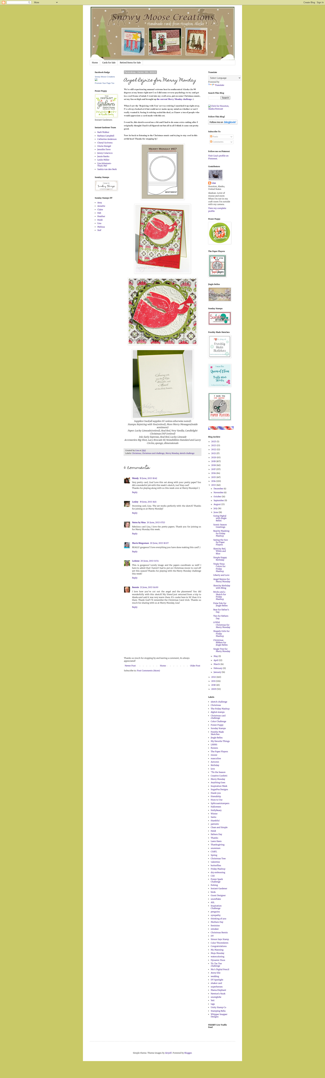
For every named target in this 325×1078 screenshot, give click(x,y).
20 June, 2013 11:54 (149, 561)
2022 (214, 449)
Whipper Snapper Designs (219, 1015)
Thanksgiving (217, 844)
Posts (215, 136)
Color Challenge (218, 721)
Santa (213, 817)
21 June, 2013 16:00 (149, 587)
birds (213, 892)
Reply (134, 492)
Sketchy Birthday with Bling (221, 586)
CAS (213, 875)
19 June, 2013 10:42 (148, 478)
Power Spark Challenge (217, 880)
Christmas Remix (219, 932)
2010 (213, 685)
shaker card (216, 983)
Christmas (136, 453)
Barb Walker (103, 132)
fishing (214, 885)
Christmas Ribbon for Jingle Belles (220, 642)
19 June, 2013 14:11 (148, 501)
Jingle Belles (217, 737)
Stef (99, 230)
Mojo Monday (217, 953)
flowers (214, 748)
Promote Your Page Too (104, 83)
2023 (214, 445)
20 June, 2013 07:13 (156, 522)
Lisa (99, 223)
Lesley (135, 501)
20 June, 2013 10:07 (159, 543)
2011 (213, 681)
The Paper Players (219, 751)
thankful (215, 820)
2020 (214, 457)
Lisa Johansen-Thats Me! (104, 164)
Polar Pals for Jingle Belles (220, 604)
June (216, 512)
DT (212, 936)
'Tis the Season (218, 772)
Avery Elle (215, 973)
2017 (213, 469)
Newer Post (130, 665)
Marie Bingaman (140, 543)
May (216, 656)
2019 (213, 461)
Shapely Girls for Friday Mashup (221, 633)
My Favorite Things (220, 741)
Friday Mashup (218, 869)
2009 (214, 689)
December (219, 488)
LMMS (214, 744)
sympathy (216, 915)
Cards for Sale (108, 62)
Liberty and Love (221, 575)
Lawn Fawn (216, 841)
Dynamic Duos (218, 960)
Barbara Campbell (105, 135)
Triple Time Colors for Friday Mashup (219, 567)
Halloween (216, 806)
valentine (215, 862)
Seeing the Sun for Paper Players (220, 542)
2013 (213, 485)
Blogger (188, 1053)
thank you (216, 793)
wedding (215, 976)
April (216, 660)
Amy (99, 202)
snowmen (215, 848)
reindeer (215, 929)
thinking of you (218, 918)
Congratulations (219, 946)
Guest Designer (218, 895)
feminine (215, 925)
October (218, 496)
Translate (219, 85)
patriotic (215, 824)
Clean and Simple (219, 827)
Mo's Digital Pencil (220, 969)
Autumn (215, 762)
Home (95, 62)
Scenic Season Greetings (220, 525)
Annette (101, 206)
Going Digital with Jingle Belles (219, 518)
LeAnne (135, 561)
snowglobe (216, 997)
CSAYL (214, 851)
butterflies (216, 865)
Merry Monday (172, 453)
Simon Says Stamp (220, 939)
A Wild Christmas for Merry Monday (221, 624)
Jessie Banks (103, 156)
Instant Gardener (219, 888)
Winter (214, 813)
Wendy (135, 478)
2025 (214, 441)
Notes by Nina (139, 522)
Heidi (100, 220)
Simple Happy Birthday (220, 558)
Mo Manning (217, 949)
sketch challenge (187, 453)
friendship (216, 796)
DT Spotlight (217, 979)
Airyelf (168, 1053)
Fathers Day (216, 834)
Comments (217, 142)
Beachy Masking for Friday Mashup (221, 533)
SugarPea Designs (219, 789)
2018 (213, 465)
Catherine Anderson (107, 139)
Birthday (215, 765)
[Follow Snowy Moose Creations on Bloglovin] (222, 124)
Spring (214, 855)
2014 (213, 481)
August (217, 504)
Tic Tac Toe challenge (216, 964)
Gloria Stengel (104, 146)
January (218, 672)
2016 (213, 473)
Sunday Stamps (218, 728)
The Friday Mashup (220, 708)
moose (214, 755)
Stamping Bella (218, 1011)
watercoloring (217, 956)
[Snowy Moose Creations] (96, 80)
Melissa (101, 227)
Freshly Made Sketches (217, 733)
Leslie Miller (103, 159)
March (217, 664)
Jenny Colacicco (105, 153)
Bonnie (135, 587)
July (216, 508)
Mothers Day (217, 922)
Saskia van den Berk (107, 169)
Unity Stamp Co (218, 1007)
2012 (213, 677)
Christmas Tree (218, 858)
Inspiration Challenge (216, 906)
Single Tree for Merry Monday (221, 650)
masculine (216, 758)
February (218, 668)
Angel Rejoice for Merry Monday (221, 580)
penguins (215, 911)
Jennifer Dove (104, 149)
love (213, 768)
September (219, 500)
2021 (213, 453)
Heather (101, 216)
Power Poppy (217, 725)
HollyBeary (216, 810)
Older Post (195, 665)
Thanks (214, 838)
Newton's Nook (218, 993)
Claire (100, 209)
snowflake (216, 899)
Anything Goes (218, 782)
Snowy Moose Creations (105, 77)
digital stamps (218, 712)
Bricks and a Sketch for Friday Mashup (219, 595)
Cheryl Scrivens (105, 142)
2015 (213, 477)
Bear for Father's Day (221, 610)
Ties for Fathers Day (220, 617)
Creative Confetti (219, 775)
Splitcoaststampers (220, 803)
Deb (99, 213)
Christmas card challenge (153, 453)
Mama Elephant (218, 990)
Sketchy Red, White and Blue (219, 551)
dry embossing (218, 872)
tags (213, 1004)
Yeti (212, 1000)
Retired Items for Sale (130, 62)
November (219, 492)
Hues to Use (216, 799)
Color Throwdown (219, 943)
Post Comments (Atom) (148, 670)
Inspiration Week (219, 786)
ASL (212, 902)
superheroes (217, 986)
